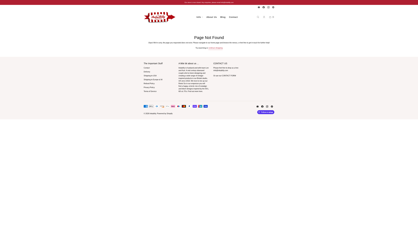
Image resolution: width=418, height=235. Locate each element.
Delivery (147, 72)
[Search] (258, 17)
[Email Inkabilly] (258, 7)
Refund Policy (149, 83)
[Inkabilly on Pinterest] (273, 7)
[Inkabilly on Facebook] (263, 7)
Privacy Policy (149, 87)
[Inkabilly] (160, 17)
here (200, 91)
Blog (223, 17)
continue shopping (215, 48)
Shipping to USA (150, 76)
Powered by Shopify (165, 113)
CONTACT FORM (229, 76)
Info (198, 17)
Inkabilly (153, 113)
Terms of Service (150, 91)
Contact (233, 17)
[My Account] (264, 17)
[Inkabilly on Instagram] (268, 7)
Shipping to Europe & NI (153, 80)
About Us (211, 17)
